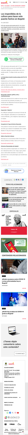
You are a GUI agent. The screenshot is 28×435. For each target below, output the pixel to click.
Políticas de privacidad (13, 430)
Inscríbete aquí (5, 107)
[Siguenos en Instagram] (15, 413)
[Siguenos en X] (13, 413)
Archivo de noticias (8, 390)
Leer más (24, 288)
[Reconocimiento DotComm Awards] (12, 424)
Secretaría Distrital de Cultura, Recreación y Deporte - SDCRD (13, 164)
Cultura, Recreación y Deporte (18, 5)
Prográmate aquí (5, 121)
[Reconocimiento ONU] (5, 424)
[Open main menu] (10, 2)
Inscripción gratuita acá (7, 143)
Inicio (2, 5)
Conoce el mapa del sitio (10, 384)
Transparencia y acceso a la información (10, 393)
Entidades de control (9, 387)
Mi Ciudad (7, 5)
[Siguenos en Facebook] (7, 413)
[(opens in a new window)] (21, 180)
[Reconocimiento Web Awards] (19, 424)
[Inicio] (4, 2)
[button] (15, 180)
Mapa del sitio (6, 430)
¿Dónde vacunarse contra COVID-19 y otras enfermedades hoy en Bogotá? (13, 281)
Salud (3, 276)
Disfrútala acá (4, 159)
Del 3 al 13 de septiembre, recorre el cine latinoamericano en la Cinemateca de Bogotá (17, 199)
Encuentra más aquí (6, 133)
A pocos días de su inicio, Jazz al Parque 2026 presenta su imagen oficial (17, 205)
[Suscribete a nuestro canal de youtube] (18, 413)
